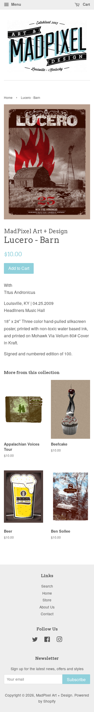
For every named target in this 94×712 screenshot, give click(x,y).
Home (8, 97)
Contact (47, 613)
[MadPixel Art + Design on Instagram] (59, 640)
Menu (15, 4)
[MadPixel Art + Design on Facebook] (47, 640)
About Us (47, 607)
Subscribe (76, 679)
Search (47, 586)
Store (47, 599)
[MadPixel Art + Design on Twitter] (35, 640)
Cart (86, 4)
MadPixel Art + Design (54, 695)
